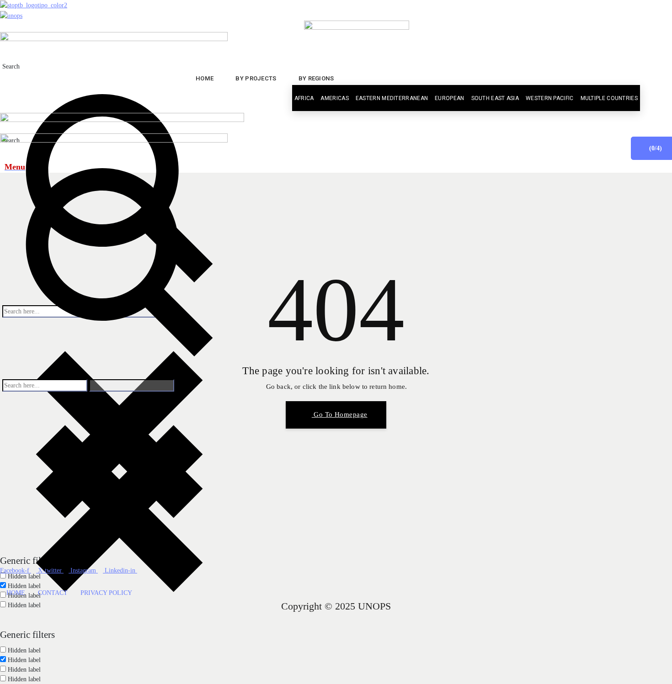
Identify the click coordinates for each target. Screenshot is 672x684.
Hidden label (24, 650)
